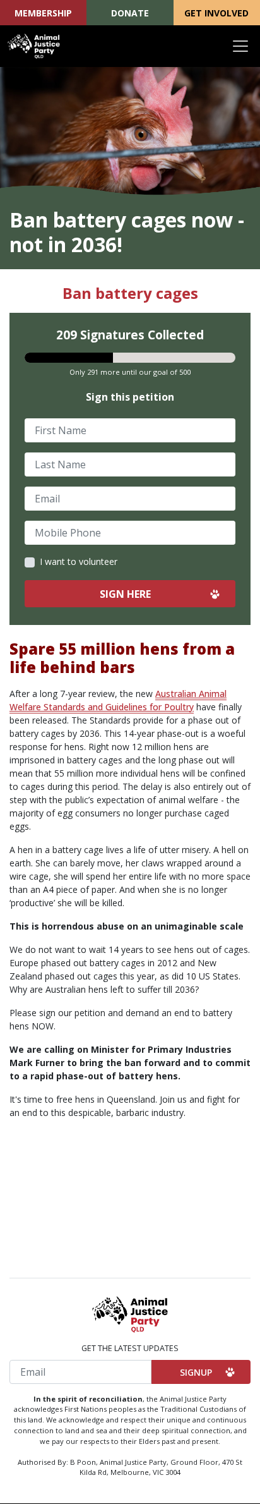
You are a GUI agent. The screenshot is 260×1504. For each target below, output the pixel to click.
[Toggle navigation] (240, 46)
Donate (130, 13)
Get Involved (216, 13)
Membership (43, 13)
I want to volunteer (78, 561)
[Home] (34, 46)
